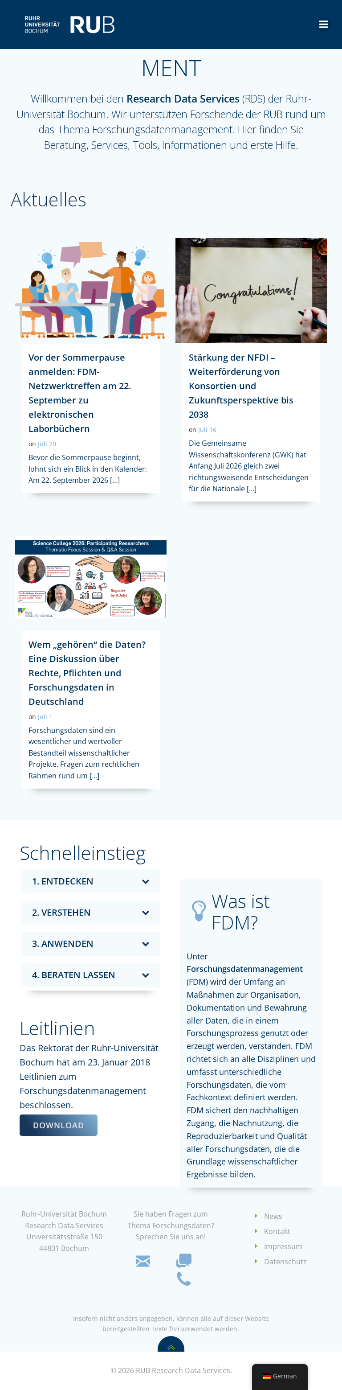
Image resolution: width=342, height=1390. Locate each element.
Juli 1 (45, 716)
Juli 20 (47, 444)
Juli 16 (207, 429)
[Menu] (323, 24)
